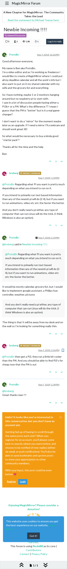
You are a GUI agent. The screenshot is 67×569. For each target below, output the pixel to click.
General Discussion (16, 35)
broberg (13, 173)
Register (11, 481)
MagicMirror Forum (26, 3)
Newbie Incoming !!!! (34, 244)
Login (23, 481)
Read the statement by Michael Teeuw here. (33, 20)
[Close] (60, 417)
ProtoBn (14, 54)
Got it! (33, 535)
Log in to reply (55, 41)
